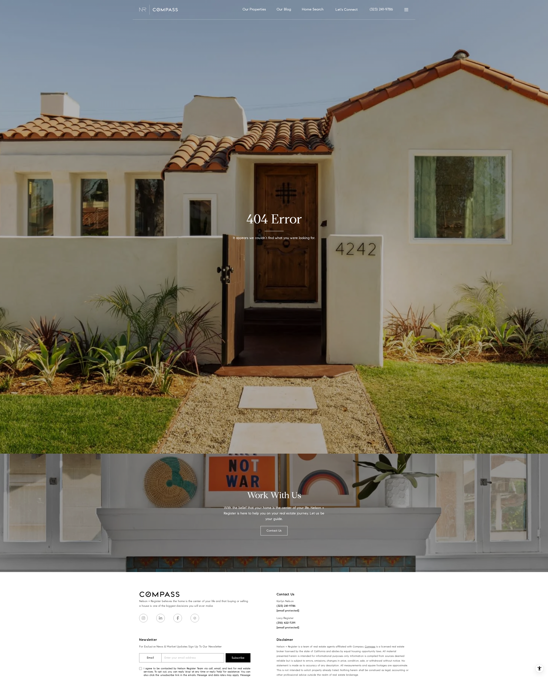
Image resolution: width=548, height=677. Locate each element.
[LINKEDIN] (160, 618)
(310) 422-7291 (286, 623)
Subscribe (238, 658)
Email (150, 657)
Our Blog (284, 9)
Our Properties (254, 9)
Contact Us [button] (274, 530)
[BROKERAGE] (195, 618)
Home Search (313, 9)
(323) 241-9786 (381, 9)
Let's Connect (346, 9)
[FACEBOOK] (177, 618)
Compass (370, 646)
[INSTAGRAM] (143, 618)
